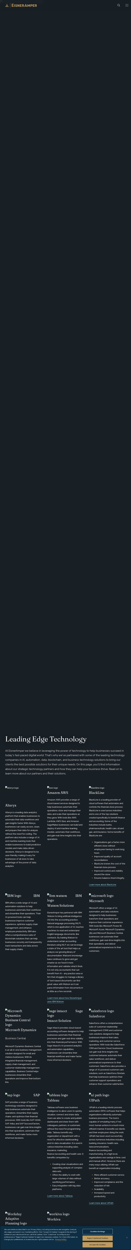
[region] (65, 1238)
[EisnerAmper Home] (21, 5)
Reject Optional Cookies (97, 1238)
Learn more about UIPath (101, 1203)
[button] (127, 5)
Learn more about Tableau (60, 1196)
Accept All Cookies (97, 1245)
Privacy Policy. (61, 1239)
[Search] (119, 5)
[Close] (127, 1237)
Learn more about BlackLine (102, 884)
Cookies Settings (97, 1231)
